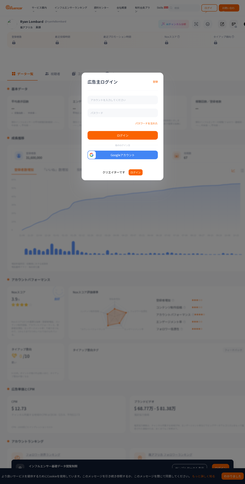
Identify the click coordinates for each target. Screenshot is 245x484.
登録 (155, 81)
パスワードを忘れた (146, 123)
